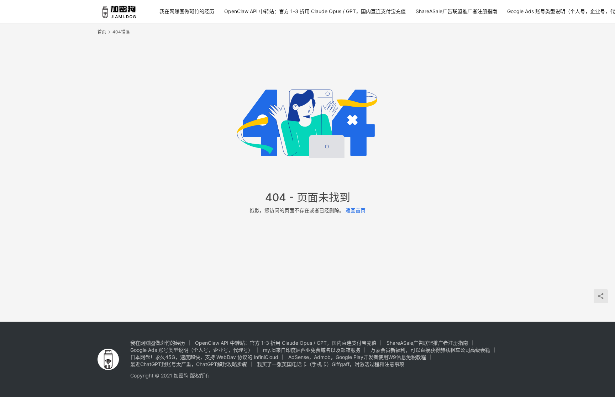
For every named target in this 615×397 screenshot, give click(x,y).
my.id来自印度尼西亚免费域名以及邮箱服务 (312, 350)
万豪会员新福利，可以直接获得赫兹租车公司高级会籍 (430, 350)
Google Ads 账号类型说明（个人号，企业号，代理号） (191, 350)
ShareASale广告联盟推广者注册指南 (456, 11)
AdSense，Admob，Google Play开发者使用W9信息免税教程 (357, 357)
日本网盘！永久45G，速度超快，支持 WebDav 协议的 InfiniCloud (204, 357)
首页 (102, 31)
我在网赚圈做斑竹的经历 (186, 11)
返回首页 (356, 210)
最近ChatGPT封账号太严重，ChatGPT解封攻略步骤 (188, 364)
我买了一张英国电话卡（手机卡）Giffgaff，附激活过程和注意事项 (330, 364)
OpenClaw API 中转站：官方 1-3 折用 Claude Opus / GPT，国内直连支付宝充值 (315, 11)
